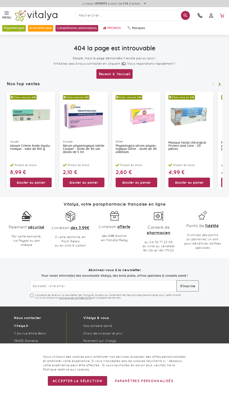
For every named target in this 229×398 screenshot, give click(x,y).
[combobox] (133, 15)
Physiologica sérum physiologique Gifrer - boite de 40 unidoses (136, 149)
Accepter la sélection (77, 381)
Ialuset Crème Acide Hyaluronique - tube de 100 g (30, 147)
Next (219, 84)
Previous (213, 84)
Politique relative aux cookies (66, 369)
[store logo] (43, 15)
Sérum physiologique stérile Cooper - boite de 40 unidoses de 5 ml (83, 149)
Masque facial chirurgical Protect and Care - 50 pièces (187, 146)
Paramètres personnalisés (144, 381)
